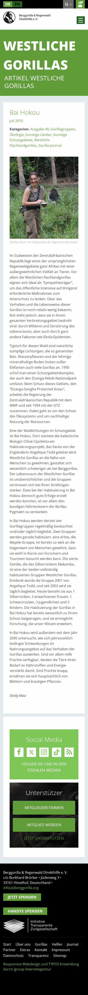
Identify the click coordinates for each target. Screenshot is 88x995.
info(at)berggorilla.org (21, 887)
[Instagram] (44, 752)
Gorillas (41, 944)
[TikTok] (56, 752)
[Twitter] (31, 752)
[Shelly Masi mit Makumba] (44, 197)
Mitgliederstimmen (44, 807)
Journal (72, 944)
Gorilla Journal (50, 145)
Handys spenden (25, 911)
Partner (9, 950)
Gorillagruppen (63, 129)
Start (7, 944)
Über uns (23, 944)
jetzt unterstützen (44, 838)
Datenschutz (13, 955)
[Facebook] (19, 752)
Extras (25, 950)
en (17, 4)
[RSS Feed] (69, 752)
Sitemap (59, 955)
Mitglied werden (44, 824)
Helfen (57, 944)
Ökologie (17, 134)
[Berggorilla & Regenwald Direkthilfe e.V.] (26, 17)
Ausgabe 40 (39, 129)
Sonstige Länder (38, 134)
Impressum (61, 950)
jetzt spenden (80, 4)
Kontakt (41, 950)
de (7, 4)
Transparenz (38, 955)
